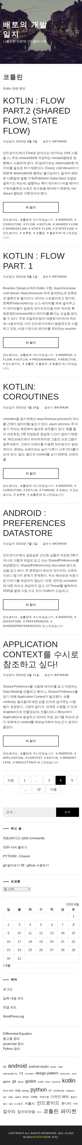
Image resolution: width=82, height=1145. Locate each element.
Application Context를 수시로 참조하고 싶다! (41, 654)
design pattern (47, 1073)
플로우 (54, 233)
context (35, 757)
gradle (41, 1082)
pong (25, 1090)
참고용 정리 (11, 1038)
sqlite (10, 1097)
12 (39, 789)
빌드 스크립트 (16, 1104)
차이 (39, 1112)
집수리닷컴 (26, 1112)
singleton (24, 762)
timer (26, 1096)
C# (21, 1073)
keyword (56, 1082)
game (6, 1081)
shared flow (66, 224)
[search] (77, 32)
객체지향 (44, 1097)
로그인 (8, 989)
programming (44, 359)
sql (4, 1097)
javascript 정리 (13, 1043)
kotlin (45, 224)
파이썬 (69, 1111)
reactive (68, 359)
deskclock (65, 1073)
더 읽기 (31, 207)
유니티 (66, 1103)
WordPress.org (13, 1016)
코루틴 (26, 233)
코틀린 (24, 219)
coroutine (29, 1073)
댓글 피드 (10, 1007)
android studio (39, 1066)
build (60, 1067)
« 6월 (7, 965)
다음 (53, 789)
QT (50, 1090)
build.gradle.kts (10, 1073)
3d (4, 1066)
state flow (41, 228)
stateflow (64, 228)
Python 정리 (11, 1048)
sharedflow (16, 228)
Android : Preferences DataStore (34, 523)
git (14, 1081)
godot (30, 1081)
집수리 (9, 1111)
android (65, 219)
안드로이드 (10, 219)
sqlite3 (18, 1097)
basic (53, 1066)
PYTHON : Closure (16, 856)
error (74, 1073)
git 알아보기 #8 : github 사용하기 (26, 865)
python (38, 1090)
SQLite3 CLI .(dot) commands (24, 838)
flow (30, 224)
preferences (37, 621)
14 (62, 933)
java (48, 1081)
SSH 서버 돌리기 (15, 847)
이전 (11, 780)
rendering (59, 1090)
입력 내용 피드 (13, 998)
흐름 (55, 363)
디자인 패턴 (60, 1097)
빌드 (5, 1104)
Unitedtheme (41, 1137)
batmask (60, 141)
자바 (75, 1103)
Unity (34, 1096)
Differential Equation (17, 1033)
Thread (48, 490)
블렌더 (73, 1097)
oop (17, 1090)
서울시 (30, 1103)
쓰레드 (63, 490)
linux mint (8, 1090)
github (20, 1082)
